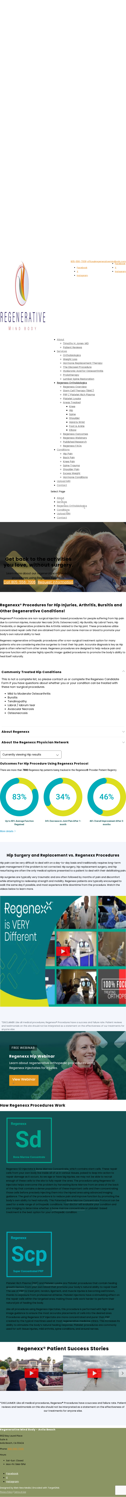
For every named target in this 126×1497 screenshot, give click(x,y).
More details (6, 831)
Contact (62, 485)
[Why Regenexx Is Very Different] (63, 1005)
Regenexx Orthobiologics (72, 383)
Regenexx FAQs (72, 446)
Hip (71, 410)
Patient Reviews (72, 347)
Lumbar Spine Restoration (78, 379)
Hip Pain (68, 453)
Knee (72, 406)
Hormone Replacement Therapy (82, 363)
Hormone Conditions (75, 477)
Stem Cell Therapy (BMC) (78, 390)
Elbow (72, 430)
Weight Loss (70, 359)
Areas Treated (72, 402)
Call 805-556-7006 (19, 582)
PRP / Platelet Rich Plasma (79, 394)
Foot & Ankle (77, 426)
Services (62, 351)
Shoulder (74, 418)
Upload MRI (63, 481)
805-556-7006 (79, 261)
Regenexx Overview (75, 387)
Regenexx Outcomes (75, 434)
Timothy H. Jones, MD (76, 343)
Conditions (63, 449)
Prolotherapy (71, 375)
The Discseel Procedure (77, 367)
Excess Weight (71, 473)
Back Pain (69, 457)
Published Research (75, 442)
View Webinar (23, 1079)
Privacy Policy (6, 1492)
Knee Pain (69, 461)
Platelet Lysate (72, 398)
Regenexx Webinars (75, 438)
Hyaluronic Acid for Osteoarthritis (83, 371)
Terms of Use (20, 1492)
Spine (72, 414)
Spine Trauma (71, 465)
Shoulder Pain (71, 469)
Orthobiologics (72, 355)
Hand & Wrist (77, 422)
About (60, 339)
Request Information (55, 582)
